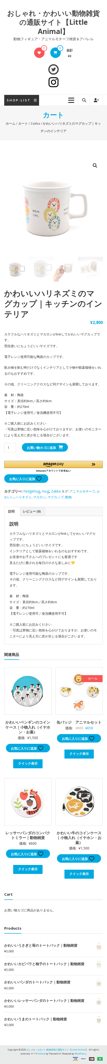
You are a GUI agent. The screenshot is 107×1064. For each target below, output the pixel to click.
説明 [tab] (11, 511)
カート (23, 123)
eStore (42, 1053)
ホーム (10, 123)
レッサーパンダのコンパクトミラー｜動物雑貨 (27, 835)
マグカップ (56, 497)
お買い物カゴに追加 (41, 447)
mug (45, 491)
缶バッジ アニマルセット (79, 722)
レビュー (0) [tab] (32, 511)
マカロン (39, 497)
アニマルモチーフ (82, 491)
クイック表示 (28, 763)
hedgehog (32, 491)
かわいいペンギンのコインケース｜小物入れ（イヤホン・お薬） (27, 727)
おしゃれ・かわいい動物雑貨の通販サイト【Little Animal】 (53, 22)
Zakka (35, 123)
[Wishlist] (39, 52)
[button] (95, 165)
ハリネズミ (23, 497)
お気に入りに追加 (22, 479)
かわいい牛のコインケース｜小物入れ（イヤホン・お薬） (79, 837)
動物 (68, 497)
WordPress (80, 1053)
